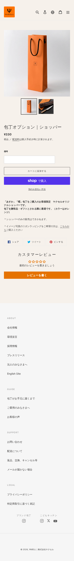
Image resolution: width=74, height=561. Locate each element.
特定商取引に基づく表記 (21, 503)
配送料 (15, 139)
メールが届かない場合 (19, 469)
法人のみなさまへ (17, 364)
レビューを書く (37, 275)
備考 (6, 151)
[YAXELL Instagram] (24, 521)
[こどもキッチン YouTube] (55, 521)
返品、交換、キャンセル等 (22, 460)
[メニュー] (68, 12)
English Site (14, 373)
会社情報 (12, 327)
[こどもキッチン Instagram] (42, 521)
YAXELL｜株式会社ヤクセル (41, 549)
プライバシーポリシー (19, 494)
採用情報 (12, 345)
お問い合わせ (14, 441)
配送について (14, 451)
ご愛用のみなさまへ (18, 407)
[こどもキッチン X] (48, 521)
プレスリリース (16, 355)
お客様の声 (13, 416)
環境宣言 (12, 336)
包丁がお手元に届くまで (21, 398)
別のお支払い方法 (37, 189)
